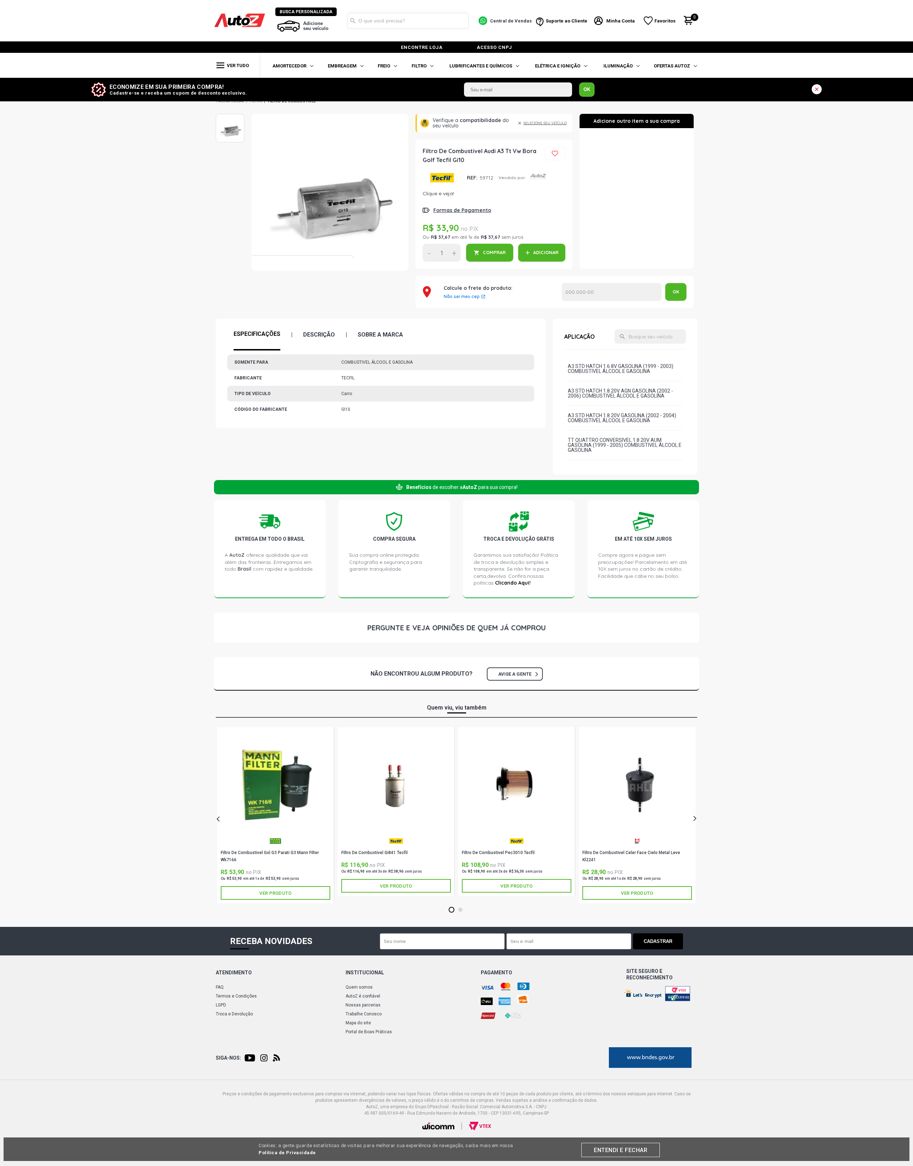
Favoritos (664, 21)
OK (586, 89)
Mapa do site (358, 1022)
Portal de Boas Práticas (369, 1031)
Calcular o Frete (612, 292)
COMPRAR (494, 252)
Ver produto (275, 893)
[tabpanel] (275, 815)
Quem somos (359, 987)
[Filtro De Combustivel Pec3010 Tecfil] (516, 783)
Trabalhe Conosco (364, 1013)
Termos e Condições (236, 996)
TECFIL (442, 177)
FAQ (220, 987)
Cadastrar (658, 941)
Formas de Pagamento (462, 210)
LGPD (221, 1005)
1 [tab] (451, 910)
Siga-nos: (228, 1057)
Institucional (365, 972)
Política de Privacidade (287, 1152)
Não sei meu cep (462, 296)
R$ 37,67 (440, 237)
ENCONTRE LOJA (422, 47)
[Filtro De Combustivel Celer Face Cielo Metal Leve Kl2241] (637, 783)
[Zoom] (230, 128)
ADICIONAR (545, 252)
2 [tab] (460, 910)
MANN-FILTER (275, 843)
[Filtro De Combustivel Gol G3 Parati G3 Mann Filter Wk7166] (275, 783)
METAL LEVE (637, 843)
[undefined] (329, 192)
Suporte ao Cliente (566, 21)
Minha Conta (620, 21)
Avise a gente (514, 674)
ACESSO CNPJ (494, 47)
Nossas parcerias (363, 1005)
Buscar (352, 21)
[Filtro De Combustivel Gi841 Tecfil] (396, 783)
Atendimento (234, 972)
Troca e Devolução (234, 1013)
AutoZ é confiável (363, 996)
